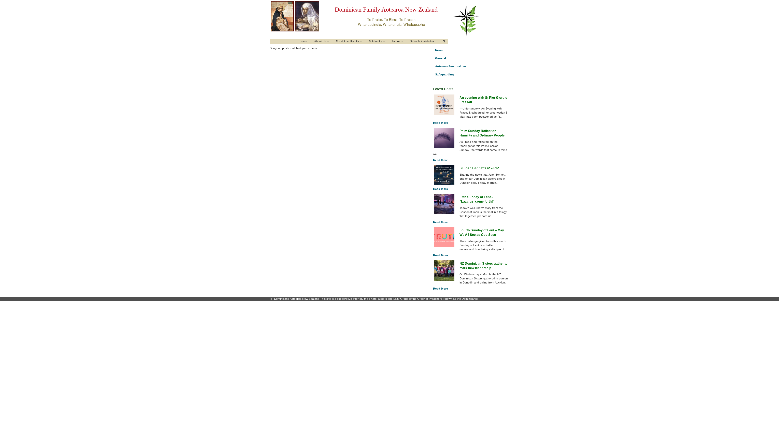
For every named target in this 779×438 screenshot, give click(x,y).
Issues (396, 41)
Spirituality (376, 41)
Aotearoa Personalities (451, 66)
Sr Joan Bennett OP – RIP (479, 168)
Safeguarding (444, 74)
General (440, 58)
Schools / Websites (422, 41)
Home (303, 41)
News (439, 50)
